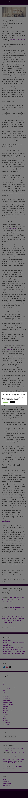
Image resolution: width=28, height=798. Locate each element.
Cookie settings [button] (6, 402)
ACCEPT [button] (12, 402)
